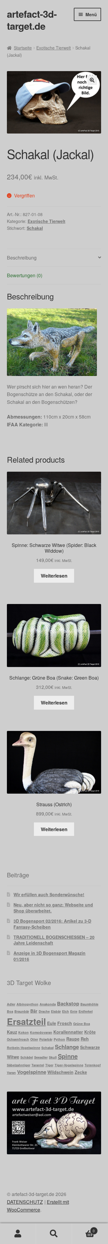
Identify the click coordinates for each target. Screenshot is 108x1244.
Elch (65, 1011)
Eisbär (56, 1011)
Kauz (12, 1032)
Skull (53, 1057)
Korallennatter (68, 1032)
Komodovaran (41, 1032)
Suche (54, 1234)
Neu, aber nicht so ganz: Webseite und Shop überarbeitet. (53, 908)
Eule (51, 1023)
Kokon (23, 1032)
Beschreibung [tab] (22, 257)
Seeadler (41, 1057)
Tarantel (38, 1065)
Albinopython (27, 1004)
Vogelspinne (31, 1071)
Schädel (26, 1057)
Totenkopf (93, 1065)
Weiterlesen (54, 575)
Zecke (81, 1072)
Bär (34, 1011)
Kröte (90, 1032)
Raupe (73, 1039)
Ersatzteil (26, 1021)
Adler (11, 1004)
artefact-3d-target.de (32, 20)
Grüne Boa (81, 1023)
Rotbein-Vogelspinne (23, 1047)
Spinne (68, 1056)
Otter (34, 1039)
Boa (10, 1011)
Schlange (67, 1047)
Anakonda (48, 1004)
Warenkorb (83, 1228)
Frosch (64, 1023)
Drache (44, 1011)
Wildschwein (60, 1072)
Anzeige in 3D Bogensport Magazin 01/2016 (50, 956)
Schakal (35, 228)
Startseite (23, 48)
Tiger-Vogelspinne (69, 1065)
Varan (11, 1072)
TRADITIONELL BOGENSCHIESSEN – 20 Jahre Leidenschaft (54, 940)
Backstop (68, 1003)
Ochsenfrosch (18, 1039)
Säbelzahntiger (18, 1065)
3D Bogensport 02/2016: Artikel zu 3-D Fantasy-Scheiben (52, 924)
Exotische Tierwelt (53, 48)
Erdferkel (86, 1011)
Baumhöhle (89, 1004)
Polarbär (45, 1039)
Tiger (49, 1065)
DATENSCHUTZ (25, 1201)
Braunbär (21, 1011)
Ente (73, 1011)
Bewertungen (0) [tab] (24, 275)
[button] (92, 80)
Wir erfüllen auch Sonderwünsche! (49, 894)
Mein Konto (18, 1234)
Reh (85, 1039)
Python (59, 1039)
